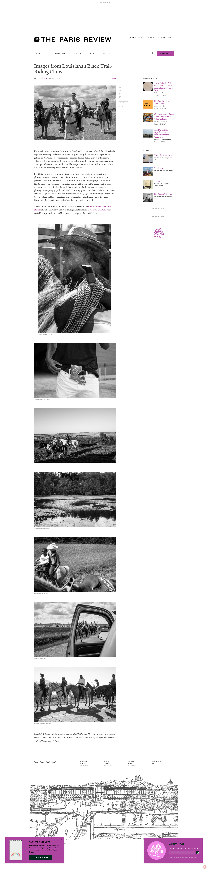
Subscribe (165, 53)
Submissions (108, 766)
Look (114, 78)
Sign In (171, 38)
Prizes (130, 764)
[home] (72, 40)
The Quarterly (58, 53)
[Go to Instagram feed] (36, 762)
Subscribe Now (41, 857)
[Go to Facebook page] (42, 762)
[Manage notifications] (203, 865)
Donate (141, 38)
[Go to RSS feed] (54, 762)
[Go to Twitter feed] (48, 762)
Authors (78, 53)
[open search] (152, 53)
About (106, 53)
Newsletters (153, 38)
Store (163, 38)
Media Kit (107, 764)
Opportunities (157, 761)
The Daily (38, 53)
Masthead (131, 761)
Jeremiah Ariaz (42, 78)
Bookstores (132, 766)
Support (83, 764)
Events (133, 38)
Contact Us (84, 766)
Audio (92, 53)
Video (153, 764)
